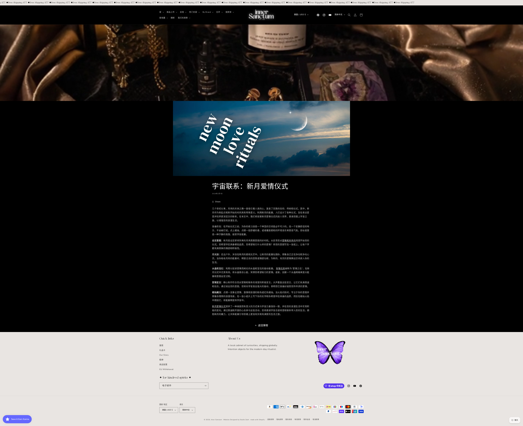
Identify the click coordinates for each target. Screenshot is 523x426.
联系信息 (307, 419)
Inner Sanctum (216, 420)
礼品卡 (162, 350)
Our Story (163, 355)
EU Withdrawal (166, 369)
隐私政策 (279, 419)
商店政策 (163, 364)
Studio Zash (244, 420)
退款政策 (270, 419)
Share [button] (218, 201)
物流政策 (298, 419)
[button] (161, 12)
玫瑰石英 (280, 268)
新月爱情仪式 (219, 306)
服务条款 (288, 419)
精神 (161, 359)
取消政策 (316, 419)
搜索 (161, 345)
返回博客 (263, 325)
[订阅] (205, 385)
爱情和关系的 (289, 240)
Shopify (262, 420)
